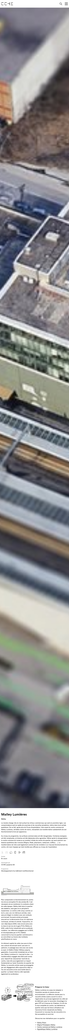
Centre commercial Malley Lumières (49, 1027)
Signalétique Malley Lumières (47, 1029)
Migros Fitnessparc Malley (46, 1025)
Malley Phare (41, 1023)
